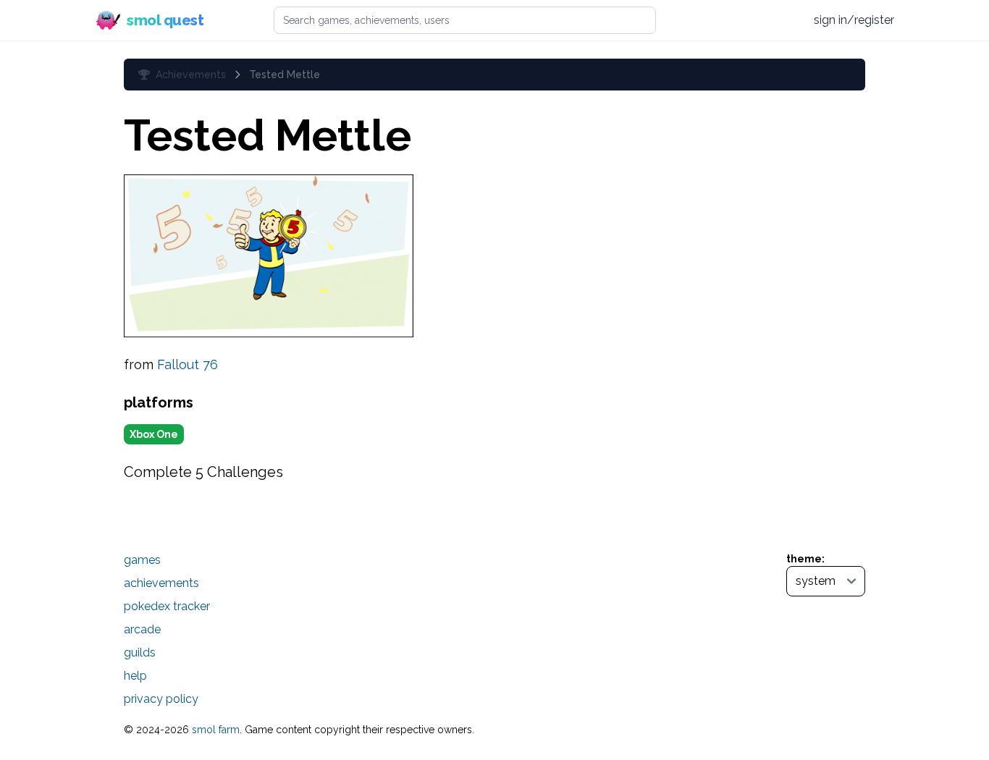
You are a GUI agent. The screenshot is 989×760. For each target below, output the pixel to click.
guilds (140, 652)
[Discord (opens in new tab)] (787, 20)
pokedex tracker (167, 606)
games (142, 560)
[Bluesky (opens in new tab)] (759, 20)
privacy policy (161, 699)
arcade (142, 629)
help (135, 676)
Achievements (191, 74)
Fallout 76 (187, 364)
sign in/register (854, 20)
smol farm (216, 729)
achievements (161, 583)
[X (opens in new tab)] (732, 20)
